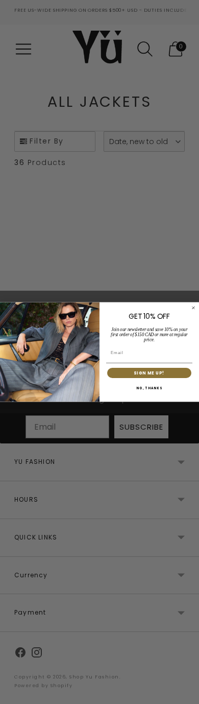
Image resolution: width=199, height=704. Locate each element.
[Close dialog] (193, 308)
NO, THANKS (149, 388)
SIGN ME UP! (149, 373)
